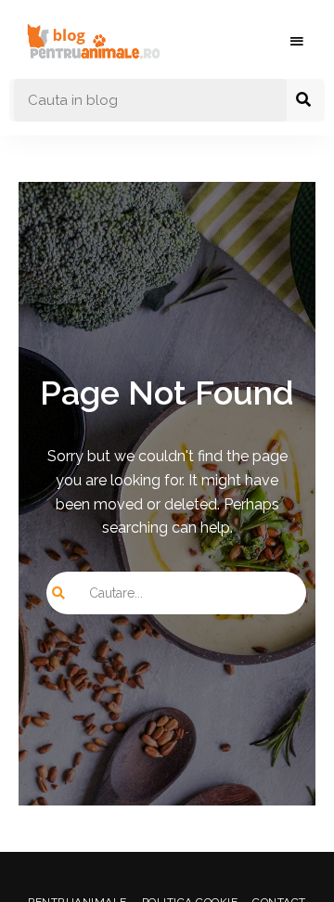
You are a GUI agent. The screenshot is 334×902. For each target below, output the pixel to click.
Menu (296, 41)
